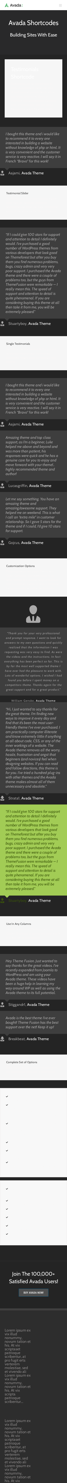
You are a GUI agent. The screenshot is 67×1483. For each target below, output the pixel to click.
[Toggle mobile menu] (60, 5)
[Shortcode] (33, 28)
